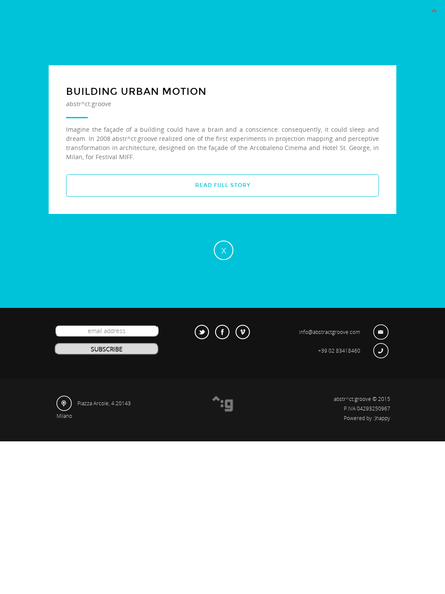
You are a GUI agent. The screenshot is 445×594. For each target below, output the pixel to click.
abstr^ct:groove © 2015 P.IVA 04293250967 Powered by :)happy (362, 408)
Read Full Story (222, 185)
